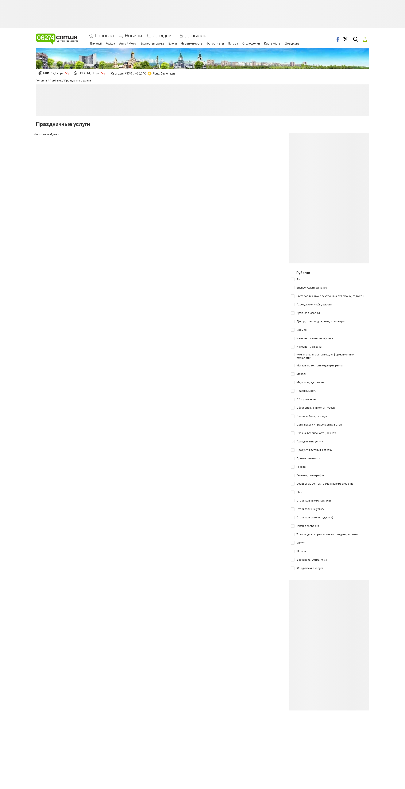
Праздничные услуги (310, 441)
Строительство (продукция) (315, 517)
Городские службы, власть (314, 304)
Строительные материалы (314, 500)
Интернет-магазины (309, 346)
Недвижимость (191, 43)
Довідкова (292, 43)
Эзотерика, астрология (312, 559)
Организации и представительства (319, 424)
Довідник (163, 36)
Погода (233, 43)
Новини (133, 36)
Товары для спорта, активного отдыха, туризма (328, 534)
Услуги (301, 542)
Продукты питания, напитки (314, 449)
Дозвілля (196, 36)
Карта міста (272, 43)
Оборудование (306, 399)
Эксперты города (152, 43)
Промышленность (308, 458)
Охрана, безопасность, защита (316, 433)
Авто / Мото (127, 43)
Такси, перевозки (308, 525)
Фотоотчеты (215, 43)
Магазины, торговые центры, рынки (320, 365)
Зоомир (302, 329)
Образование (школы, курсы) (316, 407)
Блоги (173, 43)
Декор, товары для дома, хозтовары (321, 321)
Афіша (110, 43)
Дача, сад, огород (308, 313)
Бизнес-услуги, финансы (312, 287)
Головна (104, 36)
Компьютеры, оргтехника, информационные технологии (325, 356)
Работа (301, 466)
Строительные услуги (310, 509)
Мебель (301, 374)
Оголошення (251, 43)
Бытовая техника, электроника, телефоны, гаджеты (330, 296)
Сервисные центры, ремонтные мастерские (325, 483)
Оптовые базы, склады (312, 416)
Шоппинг (302, 551)
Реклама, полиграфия (310, 475)
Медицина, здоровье (310, 382)
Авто (300, 279)
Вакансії (96, 43)
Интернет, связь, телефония (315, 338)
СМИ (299, 492)
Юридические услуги (310, 568)
